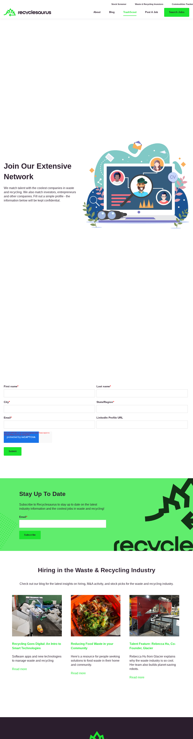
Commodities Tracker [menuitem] (182, 4)
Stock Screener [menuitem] (118, 4)
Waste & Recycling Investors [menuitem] (149, 4)
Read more (19, 669)
